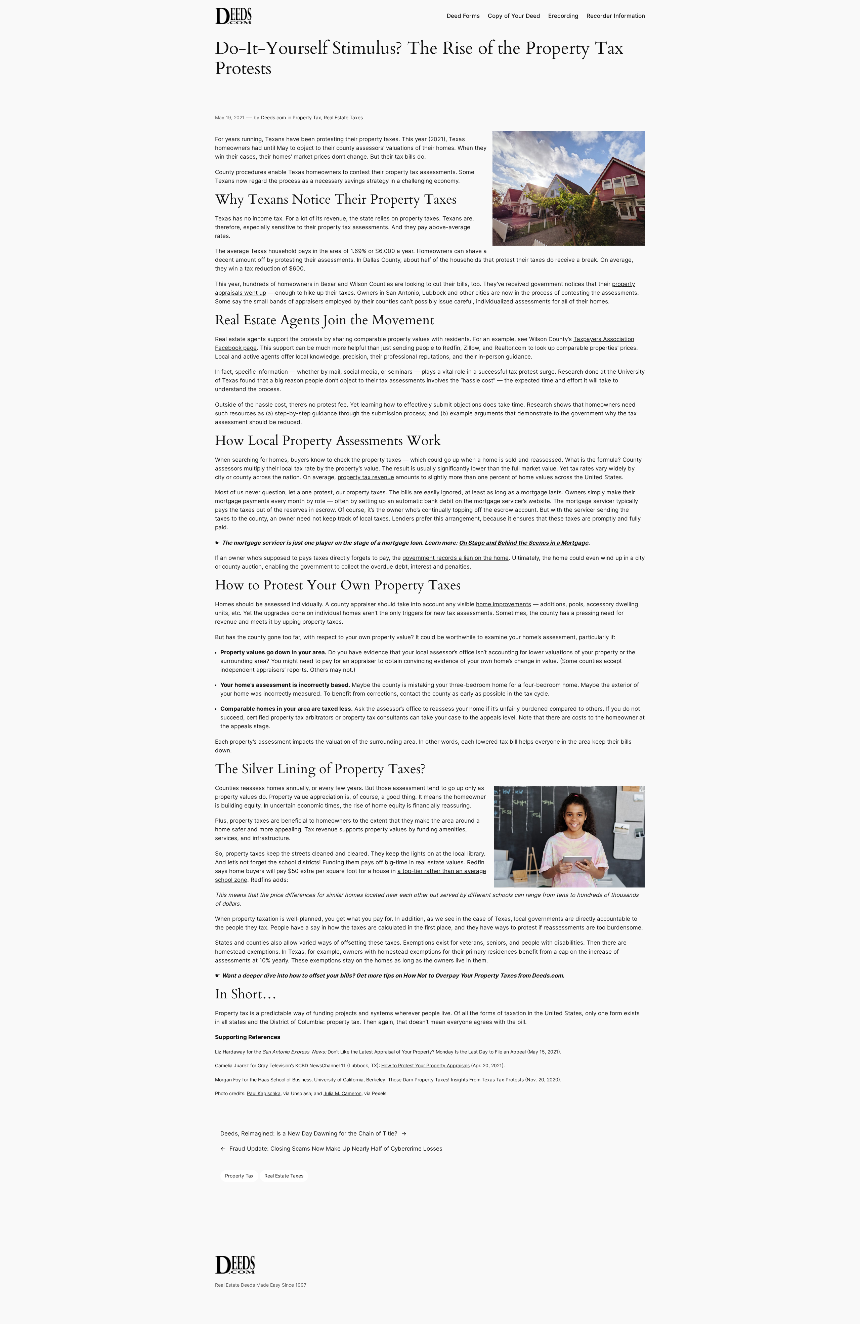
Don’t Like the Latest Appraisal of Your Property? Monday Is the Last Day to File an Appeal (427, 1051)
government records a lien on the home (455, 557)
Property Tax (307, 117)
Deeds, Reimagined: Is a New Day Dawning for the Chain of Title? (308, 1133)
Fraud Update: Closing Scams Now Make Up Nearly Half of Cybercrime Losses (335, 1148)
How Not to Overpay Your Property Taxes (459, 975)
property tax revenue (366, 477)
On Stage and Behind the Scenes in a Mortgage (523, 542)
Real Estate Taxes (343, 117)
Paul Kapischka (264, 1093)
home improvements (503, 604)
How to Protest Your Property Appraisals (425, 1065)
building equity (240, 805)
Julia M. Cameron (342, 1093)
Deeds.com (273, 117)
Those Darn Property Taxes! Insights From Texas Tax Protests (456, 1079)
